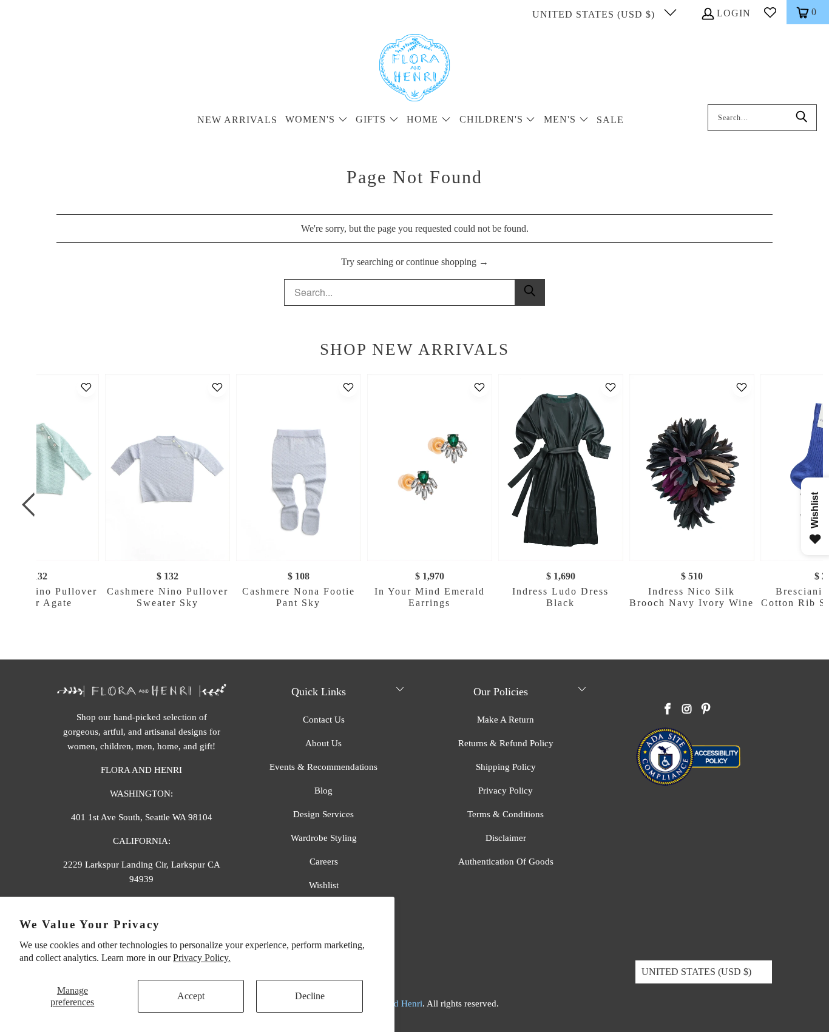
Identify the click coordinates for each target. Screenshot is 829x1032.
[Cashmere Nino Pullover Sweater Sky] (167, 467)
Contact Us (324, 719)
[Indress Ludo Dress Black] (560, 467)
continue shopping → (447, 262)
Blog (323, 790)
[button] (316, 120)
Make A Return (505, 719)
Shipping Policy (506, 767)
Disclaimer (506, 838)
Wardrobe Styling (324, 838)
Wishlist (324, 885)
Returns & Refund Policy (505, 743)
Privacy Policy (505, 790)
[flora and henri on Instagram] (687, 710)
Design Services (323, 814)
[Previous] (32, 504)
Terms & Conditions (505, 814)
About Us (323, 743)
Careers (324, 861)
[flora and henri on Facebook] (668, 710)
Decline (310, 996)
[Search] (802, 117)
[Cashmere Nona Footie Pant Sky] (298, 467)
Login (734, 13)
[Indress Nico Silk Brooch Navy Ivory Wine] (691, 467)
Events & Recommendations (323, 767)
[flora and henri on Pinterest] (706, 710)
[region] (417, 504)
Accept (191, 996)
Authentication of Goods (505, 861)
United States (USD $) (595, 14)
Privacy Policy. (202, 958)
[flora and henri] (414, 68)
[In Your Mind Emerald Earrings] (429, 467)
